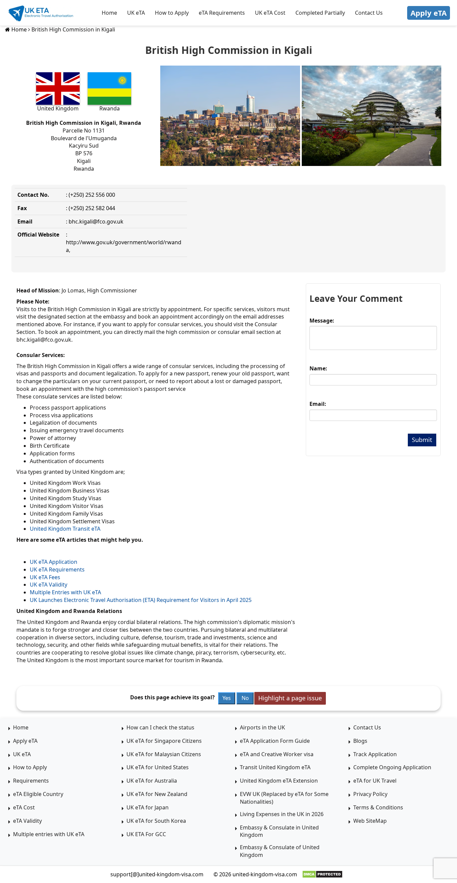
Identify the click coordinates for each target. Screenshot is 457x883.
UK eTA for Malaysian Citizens (163, 754)
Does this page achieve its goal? (172, 697)
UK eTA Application (53, 561)
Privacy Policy (370, 794)
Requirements (31, 780)
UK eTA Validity (48, 584)
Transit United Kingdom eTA (275, 767)
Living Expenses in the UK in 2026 (282, 814)
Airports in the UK (262, 727)
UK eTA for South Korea (156, 820)
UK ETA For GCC (146, 834)
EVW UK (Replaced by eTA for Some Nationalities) (284, 797)
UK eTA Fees (45, 577)
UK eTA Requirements (57, 569)
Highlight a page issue (290, 698)
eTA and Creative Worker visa (276, 754)
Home (109, 12)
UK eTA (136, 12)
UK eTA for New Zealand (156, 794)
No (245, 698)
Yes (226, 698)
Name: (318, 368)
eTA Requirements (222, 12)
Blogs (360, 740)
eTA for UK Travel (374, 780)
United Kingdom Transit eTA (65, 528)
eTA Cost (24, 807)
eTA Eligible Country (38, 794)
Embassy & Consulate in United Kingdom (279, 831)
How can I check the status (160, 727)
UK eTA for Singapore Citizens (164, 740)
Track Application (375, 754)
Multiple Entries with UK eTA (65, 592)
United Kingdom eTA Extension (279, 780)
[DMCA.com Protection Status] (322, 874)
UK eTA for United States (157, 767)
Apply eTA (428, 13)
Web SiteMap (370, 820)
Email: (317, 404)
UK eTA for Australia (151, 780)
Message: (321, 320)
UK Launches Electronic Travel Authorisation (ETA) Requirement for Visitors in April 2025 (141, 600)
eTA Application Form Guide (275, 740)
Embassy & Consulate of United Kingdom (279, 851)
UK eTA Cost (270, 12)
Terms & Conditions (378, 807)
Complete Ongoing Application (392, 767)
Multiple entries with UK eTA (48, 834)
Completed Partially (320, 12)
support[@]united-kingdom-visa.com (156, 874)
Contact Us (369, 12)
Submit (422, 440)
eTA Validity (27, 820)
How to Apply (172, 12)
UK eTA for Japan (147, 807)
